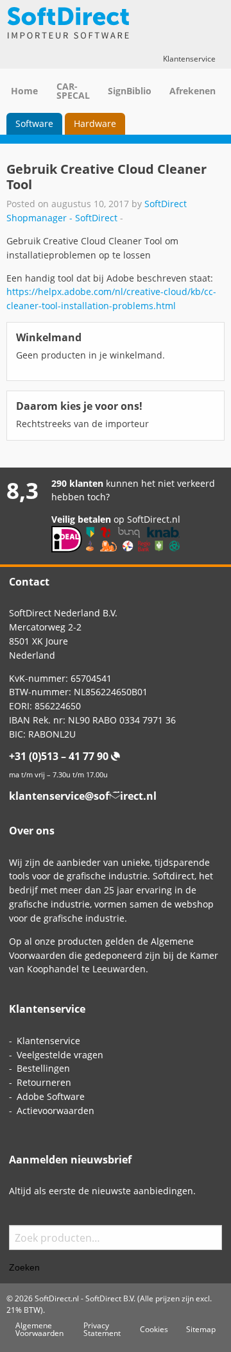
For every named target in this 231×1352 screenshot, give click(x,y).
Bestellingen (43, 1068)
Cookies (154, 1329)
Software (34, 123)
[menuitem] (34, 124)
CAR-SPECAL (73, 90)
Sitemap (201, 1329)
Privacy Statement (102, 1329)
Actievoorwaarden (55, 1110)
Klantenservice (189, 58)
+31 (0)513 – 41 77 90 (58, 756)
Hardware (95, 123)
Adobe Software (51, 1096)
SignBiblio (129, 91)
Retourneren (44, 1082)
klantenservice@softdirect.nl (83, 796)
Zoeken (24, 1267)
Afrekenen (192, 91)
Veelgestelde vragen (60, 1055)
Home (24, 91)
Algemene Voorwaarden (39, 1329)
